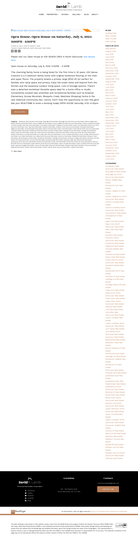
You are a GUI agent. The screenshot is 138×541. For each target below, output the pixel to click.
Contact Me (108, 489)
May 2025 (109, 90)
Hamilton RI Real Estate (55, 130)
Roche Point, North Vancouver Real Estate (79, 141)
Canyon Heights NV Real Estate (42, 123)
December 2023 (112, 118)
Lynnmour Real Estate (65, 136)
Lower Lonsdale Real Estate (70, 134)
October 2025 (111, 76)
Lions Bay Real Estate (30, 134)
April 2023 (109, 137)
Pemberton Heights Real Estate (77, 138)
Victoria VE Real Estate (42, 145)
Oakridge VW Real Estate (59, 138)
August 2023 (110, 126)
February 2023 (111, 142)
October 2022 (111, 151)
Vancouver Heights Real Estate (25, 145)
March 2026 (110, 65)
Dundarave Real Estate (87, 127)
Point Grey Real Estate (22, 140)
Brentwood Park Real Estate (24, 123)
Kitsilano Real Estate (17, 134)
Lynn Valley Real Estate (26, 136)
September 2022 (112, 153)
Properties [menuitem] (52, 14)
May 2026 (109, 60)
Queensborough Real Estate (54, 140)
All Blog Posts (111, 33)
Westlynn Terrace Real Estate (88, 145)
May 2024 (109, 112)
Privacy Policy (96, 511)
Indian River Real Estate (62, 132)
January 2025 (111, 101)
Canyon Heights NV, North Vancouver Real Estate (67, 123)
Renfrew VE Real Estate (44, 141)
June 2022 (109, 159)
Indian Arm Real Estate (23, 132)
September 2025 (112, 79)
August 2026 (110, 51)
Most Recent (110, 49)
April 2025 (109, 93)
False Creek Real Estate (65, 129)
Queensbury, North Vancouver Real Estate (23, 141)
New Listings (110, 36)
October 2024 (111, 104)
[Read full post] (55, 31)
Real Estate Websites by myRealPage (114, 511)
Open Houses (110, 39)
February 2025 (111, 98)
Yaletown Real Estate (77, 147)
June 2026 (109, 57)
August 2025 (110, 82)
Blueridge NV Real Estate (50, 121)
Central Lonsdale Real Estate (91, 123)
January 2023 (111, 145)
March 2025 (110, 95)
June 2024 (109, 109)
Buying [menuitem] (65, 14)
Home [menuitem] (41, 14)
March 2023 (110, 140)
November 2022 (112, 148)
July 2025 (109, 84)
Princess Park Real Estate (37, 140)
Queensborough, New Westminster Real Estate (78, 140)
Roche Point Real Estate (59, 141)
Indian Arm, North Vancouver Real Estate (42, 132)
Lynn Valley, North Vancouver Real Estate (45, 136)
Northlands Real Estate (45, 138)
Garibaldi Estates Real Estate (20, 130)
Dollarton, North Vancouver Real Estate (67, 127)
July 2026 (109, 54)
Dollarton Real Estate (49, 127)
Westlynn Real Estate (71, 145)
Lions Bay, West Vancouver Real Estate (49, 134)
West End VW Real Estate (57, 145)
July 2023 (109, 129)
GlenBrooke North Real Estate (39, 130)
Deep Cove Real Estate (81, 125)
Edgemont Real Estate (17, 129)
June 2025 (109, 87)
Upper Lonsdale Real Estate (67, 143)
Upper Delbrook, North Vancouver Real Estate (34, 48)
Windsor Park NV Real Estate (33, 147)
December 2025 (112, 71)
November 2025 (112, 73)
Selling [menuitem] (76, 14)
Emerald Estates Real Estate (33, 129)
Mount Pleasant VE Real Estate (28, 138)
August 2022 (110, 156)
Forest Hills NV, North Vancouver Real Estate (86, 129)
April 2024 (109, 115)
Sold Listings (110, 41)
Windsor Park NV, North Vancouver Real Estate (56, 147)
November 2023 (112, 120)
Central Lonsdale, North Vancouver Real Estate (26, 125)
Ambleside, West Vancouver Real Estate (31, 121)
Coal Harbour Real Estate (47, 125)
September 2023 (112, 123)
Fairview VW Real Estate (50, 129)
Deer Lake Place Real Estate (33, 127)
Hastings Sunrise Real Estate (72, 130)
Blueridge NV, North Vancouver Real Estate (72, 121)
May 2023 (109, 134)
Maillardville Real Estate (79, 136)
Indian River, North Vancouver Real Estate (83, 132)
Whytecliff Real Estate (17, 147)
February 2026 (111, 68)
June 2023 (109, 131)
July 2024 (109, 106)
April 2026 (109, 62)
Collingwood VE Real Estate (64, 125)
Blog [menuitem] (86, 14)
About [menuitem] (94, 14)
